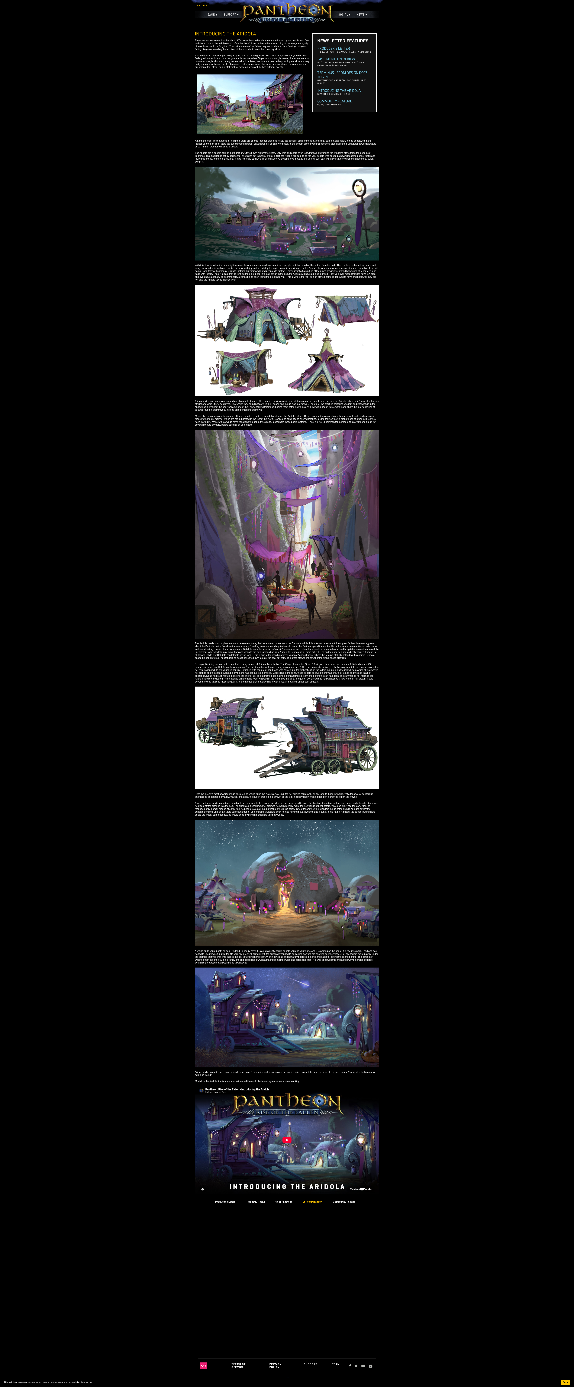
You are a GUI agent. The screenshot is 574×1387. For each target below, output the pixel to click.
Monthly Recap (256, 1201)
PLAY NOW (202, 5)
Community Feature (334, 101)
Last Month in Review (336, 59)
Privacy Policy (275, 1365)
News (361, 14)
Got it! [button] (565, 1382)
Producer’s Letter (333, 48)
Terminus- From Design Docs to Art (342, 75)
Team (336, 1364)
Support (230, 14)
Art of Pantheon (284, 1201)
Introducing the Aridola (339, 90)
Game (211, 14)
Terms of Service (239, 1365)
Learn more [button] (86, 1382)
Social (343, 14)
